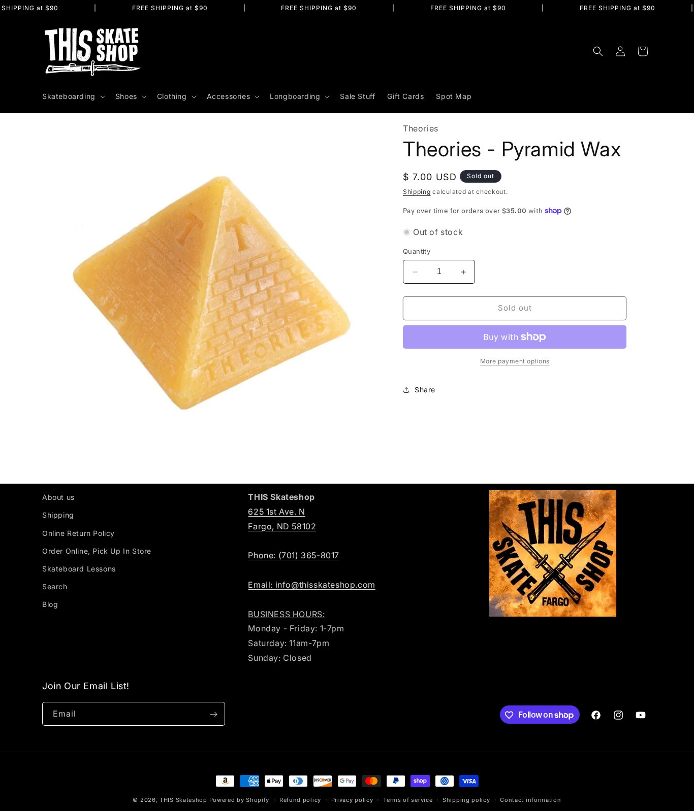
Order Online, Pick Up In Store (96, 550)
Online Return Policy (78, 532)
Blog (50, 604)
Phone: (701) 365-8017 (293, 555)
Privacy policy (352, 799)
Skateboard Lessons (79, 568)
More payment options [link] (515, 361)
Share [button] (425, 389)
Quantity (416, 252)
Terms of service (407, 799)
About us (58, 497)
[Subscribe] (213, 714)
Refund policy (300, 799)
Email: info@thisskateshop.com (311, 584)
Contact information (530, 799)
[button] (72, 96)
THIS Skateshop (183, 799)
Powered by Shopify (239, 799)
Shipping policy (466, 799)
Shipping (417, 191)
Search (55, 586)
